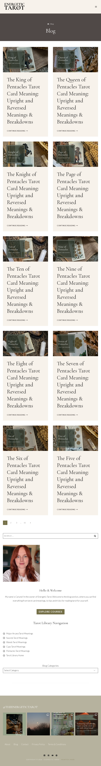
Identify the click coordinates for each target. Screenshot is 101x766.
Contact (24, 744)
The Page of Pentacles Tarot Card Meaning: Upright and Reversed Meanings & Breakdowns (73, 195)
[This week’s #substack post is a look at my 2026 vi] (86, 724)
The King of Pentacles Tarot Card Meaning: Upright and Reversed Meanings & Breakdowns (23, 100)
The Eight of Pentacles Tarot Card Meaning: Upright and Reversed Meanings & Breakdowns (23, 384)
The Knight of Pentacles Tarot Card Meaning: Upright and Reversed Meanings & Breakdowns (23, 195)
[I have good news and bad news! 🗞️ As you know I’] (14, 724)
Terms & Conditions (57, 744)
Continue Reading (17, 131)
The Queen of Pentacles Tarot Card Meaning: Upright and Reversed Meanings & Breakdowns (73, 100)
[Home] (48, 24)
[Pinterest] (48, 755)
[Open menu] (96, 6)
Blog (16, 744)
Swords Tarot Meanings (17, 638)
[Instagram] (44, 755)
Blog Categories (50, 665)
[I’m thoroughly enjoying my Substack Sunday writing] (62, 724)
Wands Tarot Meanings (16, 642)
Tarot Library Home (15, 655)
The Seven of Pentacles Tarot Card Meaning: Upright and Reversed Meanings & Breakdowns (73, 384)
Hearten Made (68, 759)
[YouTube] (52, 755)
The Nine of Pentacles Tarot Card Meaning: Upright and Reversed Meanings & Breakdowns (73, 290)
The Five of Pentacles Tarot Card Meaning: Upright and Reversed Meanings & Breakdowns (73, 479)
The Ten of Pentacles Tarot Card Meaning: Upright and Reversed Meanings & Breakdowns (23, 290)
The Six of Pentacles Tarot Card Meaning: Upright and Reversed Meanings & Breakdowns (23, 479)
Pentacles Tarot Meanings (18, 651)
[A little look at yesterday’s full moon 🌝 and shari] (38, 724)
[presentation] (25, 59)
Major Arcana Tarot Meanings (19, 633)
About (7, 744)
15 (25, 523)
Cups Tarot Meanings (15, 646)
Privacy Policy (38, 744)
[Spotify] (56, 755)
